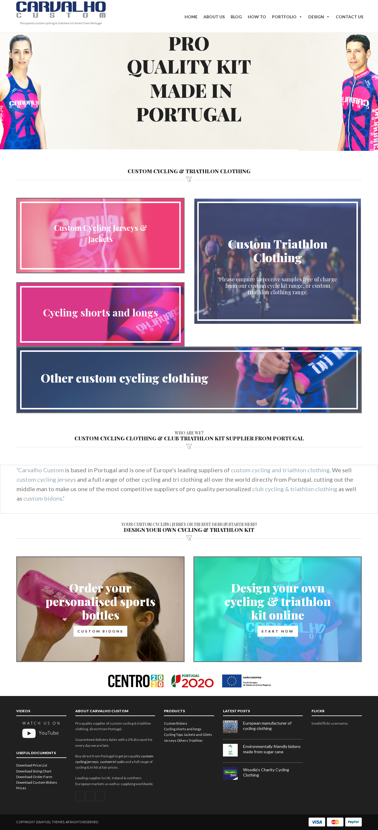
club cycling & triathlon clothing (294, 488)
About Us (214, 16)
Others (182, 740)
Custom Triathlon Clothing (278, 250)
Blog (236, 16)
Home (191, 16)
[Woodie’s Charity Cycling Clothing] (233, 778)
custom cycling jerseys (46, 479)
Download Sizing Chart (33, 771)
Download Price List (31, 765)
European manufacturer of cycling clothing (267, 725)
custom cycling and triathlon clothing (280, 469)
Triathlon (196, 740)
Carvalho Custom (41, 469)
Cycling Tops (173, 734)
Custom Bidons (175, 723)
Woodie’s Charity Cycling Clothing (266, 772)
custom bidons (42, 498)
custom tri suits (112, 761)
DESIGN (316, 16)
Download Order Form (34, 777)
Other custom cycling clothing (124, 377)
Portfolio (284, 16)
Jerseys (170, 740)
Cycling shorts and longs (100, 312)
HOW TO (257, 16)
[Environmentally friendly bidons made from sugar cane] (233, 755)
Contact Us (349, 16)
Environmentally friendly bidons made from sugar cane (272, 749)
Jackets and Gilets (198, 734)
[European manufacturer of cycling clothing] (233, 732)
